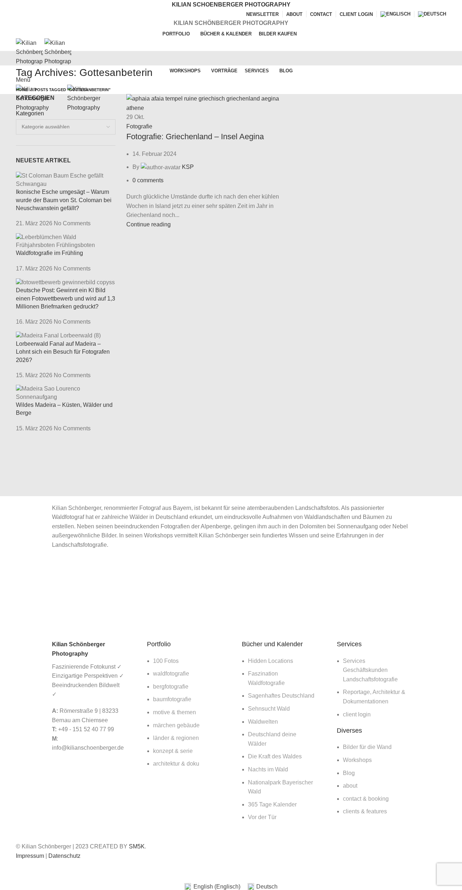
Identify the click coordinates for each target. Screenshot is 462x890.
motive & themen (174, 712)
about (350, 786)
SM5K (137, 846)
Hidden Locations (270, 661)
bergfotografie (170, 687)
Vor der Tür (262, 817)
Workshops (357, 760)
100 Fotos (166, 661)
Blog (349, 773)
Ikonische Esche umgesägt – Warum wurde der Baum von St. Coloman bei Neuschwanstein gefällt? (64, 200)
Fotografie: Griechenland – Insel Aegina (195, 136)
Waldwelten (263, 722)
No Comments (72, 223)
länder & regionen (176, 738)
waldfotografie (171, 673)
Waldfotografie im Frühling (49, 253)
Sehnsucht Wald (269, 709)
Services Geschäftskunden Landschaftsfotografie (370, 670)
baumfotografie (172, 699)
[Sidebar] (9, 869)
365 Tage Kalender (272, 804)
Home (22, 90)
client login (357, 714)
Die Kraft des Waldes (275, 756)
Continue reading (148, 224)
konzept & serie (173, 751)
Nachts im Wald (268, 769)
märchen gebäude (176, 725)
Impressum (30, 856)
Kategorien (30, 113)
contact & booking (366, 799)
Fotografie (139, 126)
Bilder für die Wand (367, 747)
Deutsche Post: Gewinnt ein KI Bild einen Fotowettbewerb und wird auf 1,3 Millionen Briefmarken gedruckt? (65, 298)
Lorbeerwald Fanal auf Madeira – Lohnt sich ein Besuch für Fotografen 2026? (63, 352)
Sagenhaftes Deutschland (281, 696)
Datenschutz (64, 856)
